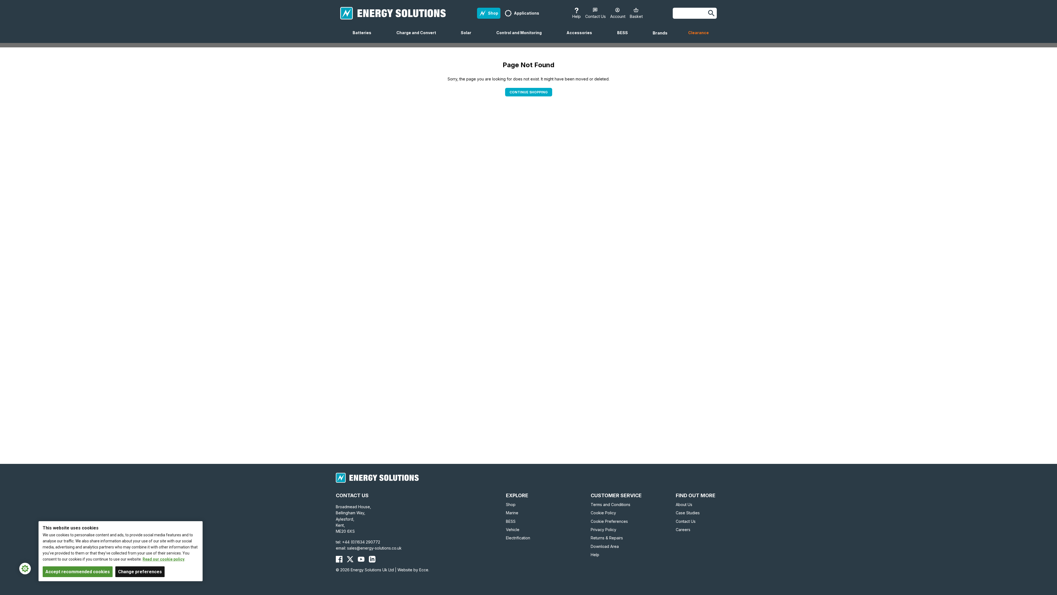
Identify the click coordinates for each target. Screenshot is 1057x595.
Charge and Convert (418, 36)
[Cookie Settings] (25, 568)
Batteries (364, 36)
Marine (512, 512)
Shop (511, 504)
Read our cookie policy (163, 559)
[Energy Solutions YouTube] (361, 559)
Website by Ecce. (413, 569)
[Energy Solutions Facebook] (339, 559)
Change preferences (140, 571)
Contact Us (686, 521)
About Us (684, 504)
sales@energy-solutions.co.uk (374, 548)
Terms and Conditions (610, 504)
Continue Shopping (529, 92)
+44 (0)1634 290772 (361, 542)
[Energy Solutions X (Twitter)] (350, 559)
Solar (468, 36)
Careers (683, 529)
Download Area (605, 546)
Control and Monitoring (521, 36)
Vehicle (512, 529)
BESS (624, 36)
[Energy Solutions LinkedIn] (372, 559)
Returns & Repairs (607, 538)
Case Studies (688, 512)
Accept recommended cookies (77, 571)
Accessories (581, 36)
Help (595, 554)
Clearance (698, 32)
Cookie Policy (603, 512)
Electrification (518, 538)
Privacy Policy (603, 529)
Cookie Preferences (609, 521)
